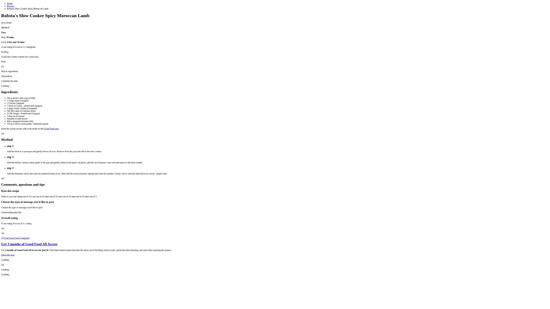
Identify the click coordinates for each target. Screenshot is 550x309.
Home (9, 3)
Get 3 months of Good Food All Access (29, 244)
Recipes (10, 6)
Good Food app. (51, 128)
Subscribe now (8, 255)
